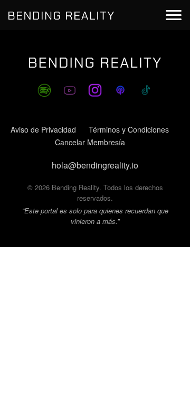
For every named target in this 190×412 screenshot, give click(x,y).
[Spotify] (44, 90)
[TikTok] (145, 90)
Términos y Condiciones (129, 129)
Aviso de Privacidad (43, 129)
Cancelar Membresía (90, 142)
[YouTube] (69, 90)
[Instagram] (95, 90)
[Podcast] (120, 90)
